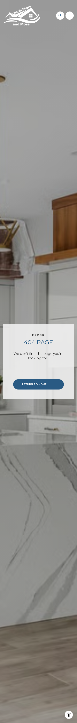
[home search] (60, 15)
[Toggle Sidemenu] (70, 15)
